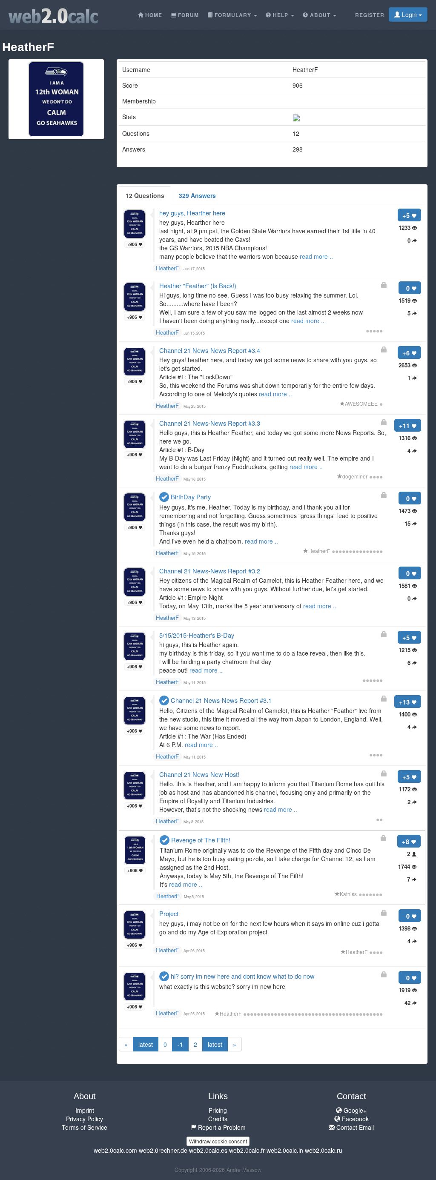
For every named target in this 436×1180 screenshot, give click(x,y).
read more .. (316, 256)
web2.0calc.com (115, 1150)
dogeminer (354, 476)
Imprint (84, 1110)
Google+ (354, 1110)
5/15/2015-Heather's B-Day (196, 634)
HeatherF (167, 268)
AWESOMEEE (361, 403)
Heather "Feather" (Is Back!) (197, 285)
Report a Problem (221, 1127)
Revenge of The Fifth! (199, 839)
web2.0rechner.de (163, 1150)
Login (409, 14)
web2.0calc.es (208, 1150)
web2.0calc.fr (247, 1150)
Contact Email (354, 1127)
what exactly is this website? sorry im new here (222, 986)
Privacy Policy (84, 1118)
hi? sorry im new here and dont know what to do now (242, 975)
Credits (217, 1118)
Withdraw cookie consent (218, 1141)
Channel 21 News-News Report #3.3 (209, 422)
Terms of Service (84, 1127)
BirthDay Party (190, 496)
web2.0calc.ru (323, 1150)
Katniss (348, 893)
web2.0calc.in (285, 1150)
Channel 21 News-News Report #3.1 (220, 700)
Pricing (218, 1110)
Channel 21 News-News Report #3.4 (209, 350)
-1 (180, 1044)
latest (145, 1044)
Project (168, 913)
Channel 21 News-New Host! (199, 774)
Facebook (354, 1118)
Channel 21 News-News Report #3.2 (209, 570)
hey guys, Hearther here (192, 212)
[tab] (145, 195)
